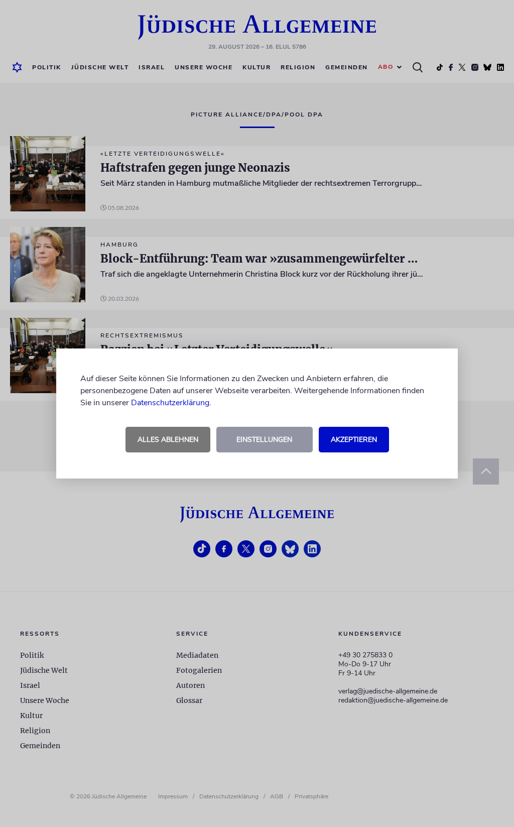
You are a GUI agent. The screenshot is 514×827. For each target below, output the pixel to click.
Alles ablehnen (168, 439)
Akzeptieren (354, 439)
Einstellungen (264, 439)
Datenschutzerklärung (170, 402)
